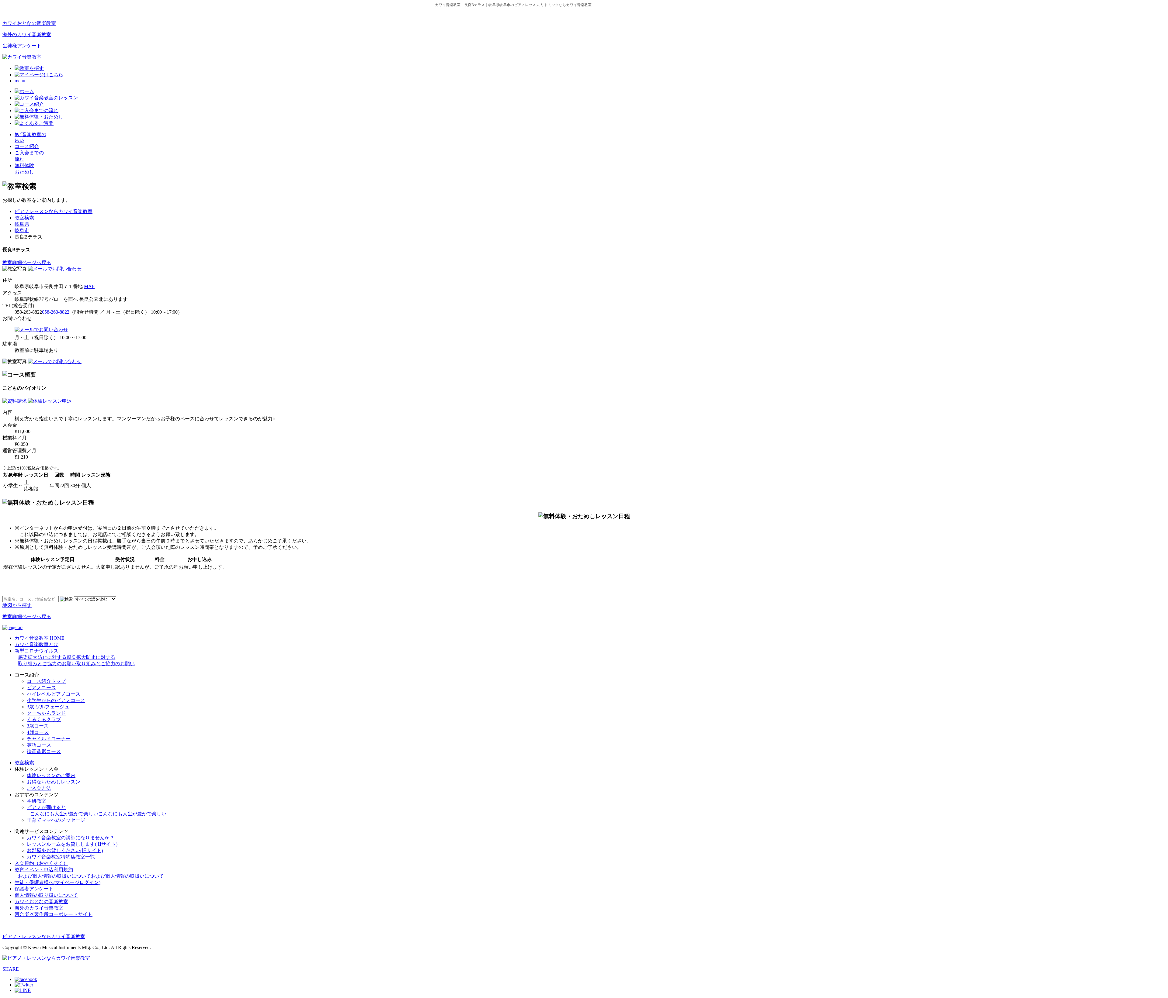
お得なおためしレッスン (53, 781)
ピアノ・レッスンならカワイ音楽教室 (43, 936)
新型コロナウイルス (75, 657)
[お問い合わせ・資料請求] (55, 268)
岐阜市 (22, 230)
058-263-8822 (55, 312)
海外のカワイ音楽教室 (26, 34)
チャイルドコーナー (49, 738)
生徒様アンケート (21, 45)
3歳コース (38, 725)
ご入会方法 (39, 788)
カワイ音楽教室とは (36, 644)
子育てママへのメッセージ (56, 820)
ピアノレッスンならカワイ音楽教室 (53, 211)
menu (20, 80)
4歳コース (38, 732)
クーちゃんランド (46, 713)
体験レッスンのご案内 (51, 775)
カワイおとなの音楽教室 (29, 23)
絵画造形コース (44, 751)
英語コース (39, 745)
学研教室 (36, 801)
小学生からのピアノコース (56, 700)
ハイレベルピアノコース (53, 694)
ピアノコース (41, 687)
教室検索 (24, 217)
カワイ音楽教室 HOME (39, 638)
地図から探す (17, 605)
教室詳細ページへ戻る (26, 262)
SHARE (10, 969)
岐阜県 (22, 224)
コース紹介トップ (46, 681)
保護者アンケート (34, 888)
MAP (89, 286)
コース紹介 (27, 146)
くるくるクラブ (44, 719)
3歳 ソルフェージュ (48, 706)
